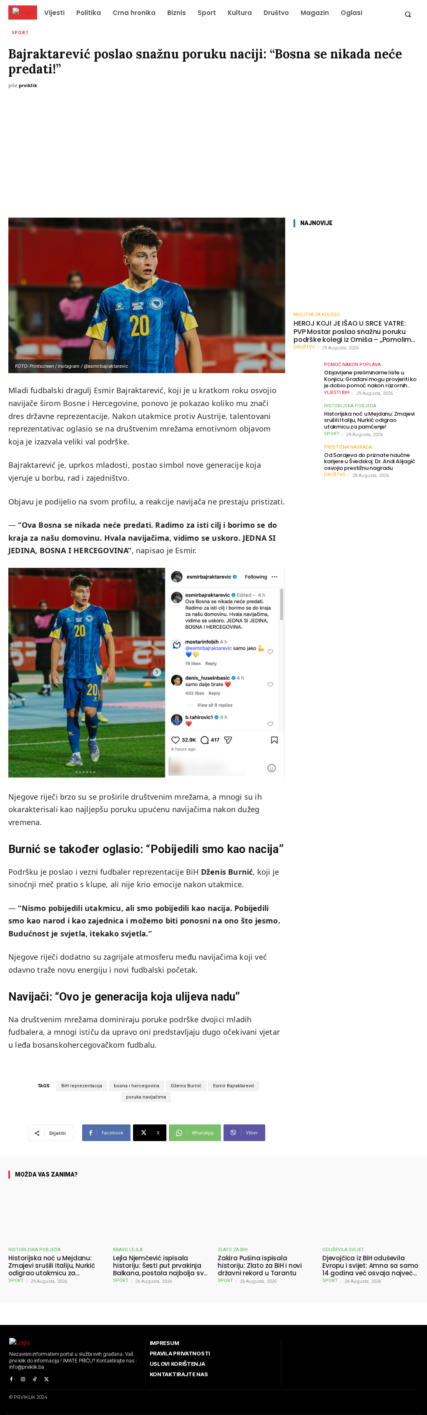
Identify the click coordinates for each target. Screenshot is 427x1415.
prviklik (28, 85)
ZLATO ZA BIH (233, 1249)
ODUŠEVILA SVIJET (343, 1249)
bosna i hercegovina (136, 1086)
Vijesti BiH (336, 392)
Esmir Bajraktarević (233, 1086)
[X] (46, 1379)
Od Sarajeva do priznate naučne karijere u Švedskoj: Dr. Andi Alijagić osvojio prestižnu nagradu (369, 462)
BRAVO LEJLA (128, 1249)
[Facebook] (11, 1379)
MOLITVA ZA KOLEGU (317, 314)
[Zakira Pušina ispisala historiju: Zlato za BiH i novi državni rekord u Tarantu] (266, 1214)
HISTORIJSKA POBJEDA (350, 406)
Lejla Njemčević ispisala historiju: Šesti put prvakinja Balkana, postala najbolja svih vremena (161, 1265)
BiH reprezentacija (81, 1086)
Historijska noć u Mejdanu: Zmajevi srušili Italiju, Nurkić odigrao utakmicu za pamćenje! (369, 420)
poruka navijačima (146, 1097)
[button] (408, 14)
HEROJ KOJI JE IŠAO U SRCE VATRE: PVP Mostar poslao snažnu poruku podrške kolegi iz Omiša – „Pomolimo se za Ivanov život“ (355, 331)
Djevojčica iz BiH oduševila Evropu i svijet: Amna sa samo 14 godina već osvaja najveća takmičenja (370, 1265)
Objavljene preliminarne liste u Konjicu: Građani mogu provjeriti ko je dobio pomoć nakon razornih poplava (370, 379)
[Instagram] (23, 1379)
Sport (20, 32)
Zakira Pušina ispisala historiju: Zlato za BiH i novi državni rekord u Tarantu (260, 1265)
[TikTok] (34, 1379)
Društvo (304, 347)
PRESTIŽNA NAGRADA (348, 447)
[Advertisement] (213, 155)
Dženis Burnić (186, 1086)
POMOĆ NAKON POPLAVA (352, 364)
